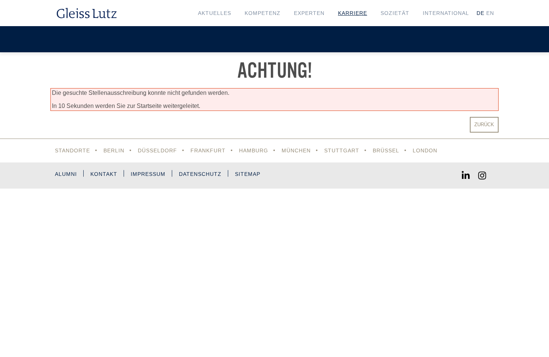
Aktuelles (214, 13)
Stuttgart (341, 150)
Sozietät (395, 13)
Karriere (352, 13)
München (296, 150)
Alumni (66, 174)
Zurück (484, 124)
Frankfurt (208, 150)
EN (490, 13)
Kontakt (103, 174)
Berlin (113, 150)
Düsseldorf (157, 150)
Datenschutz (200, 174)
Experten (309, 13)
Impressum (148, 174)
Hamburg (253, 150)
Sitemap (247, 174)
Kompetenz (262, 13)
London (425, 150)
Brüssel (386, 150)
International (446, 13)
